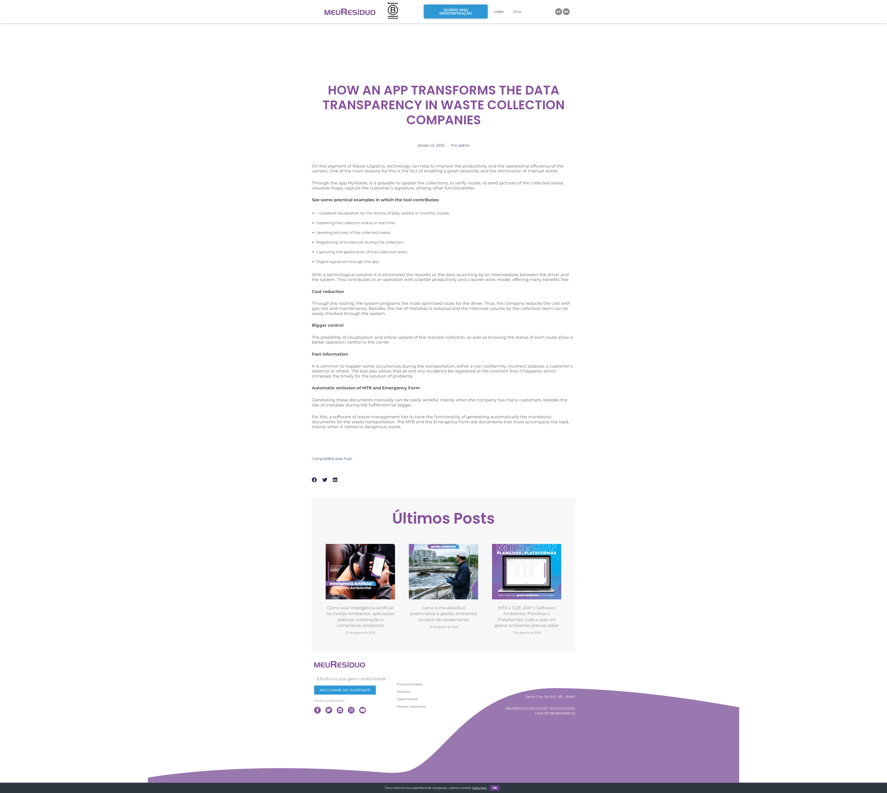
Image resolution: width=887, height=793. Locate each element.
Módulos (403, 691)
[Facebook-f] (317, 710)
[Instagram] (351, 710)
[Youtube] (362, 710)
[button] (314, 480)
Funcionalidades (410, 684)
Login (499, 11)
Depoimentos (407, 699)
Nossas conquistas (411, 706)
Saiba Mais (479, 788)
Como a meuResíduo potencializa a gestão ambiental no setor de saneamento (443, 613)
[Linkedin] (340, 710)
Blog (517, 11)
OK (494, 788)
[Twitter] (328, 710)
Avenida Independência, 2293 (552, 675)
